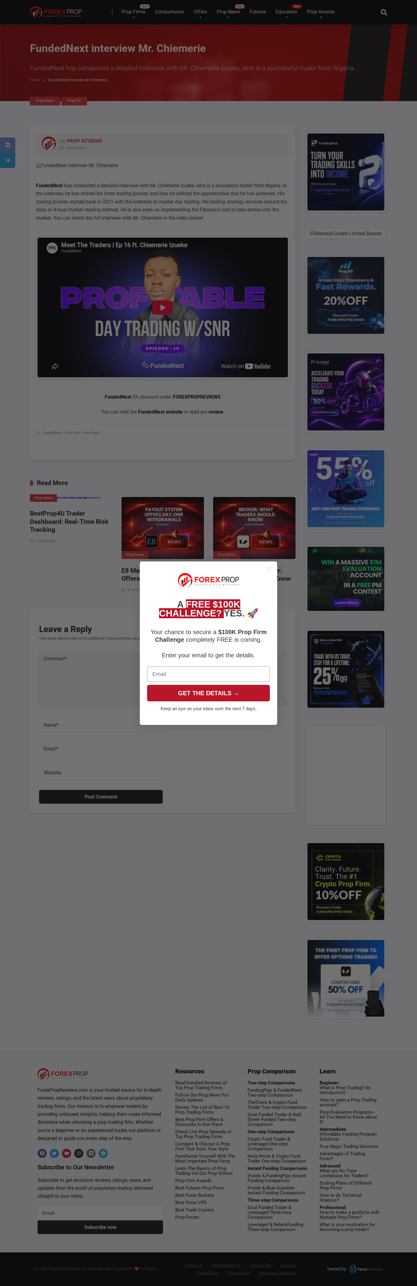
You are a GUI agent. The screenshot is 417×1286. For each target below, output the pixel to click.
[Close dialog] (269, 569)
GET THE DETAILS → (208, 693)
